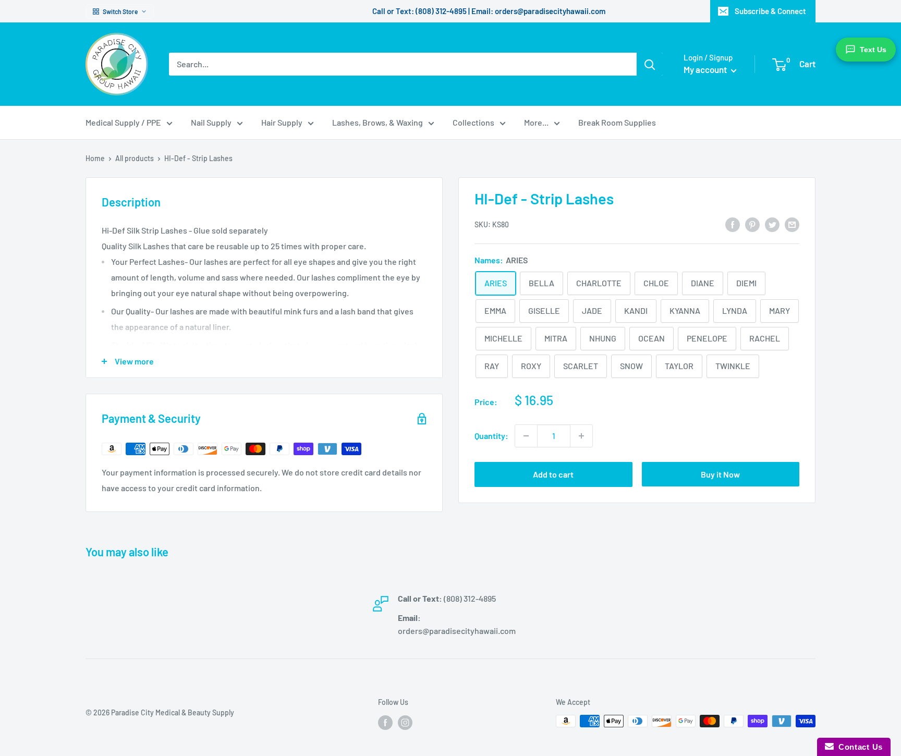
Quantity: (491, 436)
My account (706, 69)
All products (134, 158)
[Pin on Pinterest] (752, 224)
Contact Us (858, 746)
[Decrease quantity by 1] (526, 436)
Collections (473, 122)
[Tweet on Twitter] (772, 224)
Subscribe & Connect (770, 11)
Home (95, 158)
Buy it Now (720, 474)
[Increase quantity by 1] (581, 436)
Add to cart (553, 474)
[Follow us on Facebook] (385, 722)
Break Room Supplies (617, 122)
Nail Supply (211, 122)
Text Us (873, 49)
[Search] (650, 64)
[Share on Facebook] (732, 224)
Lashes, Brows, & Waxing (377, 122)
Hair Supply (281, 122)
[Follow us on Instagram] (405, 722)
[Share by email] (792, 224)
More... (536, 122)
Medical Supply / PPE (123, 122)
